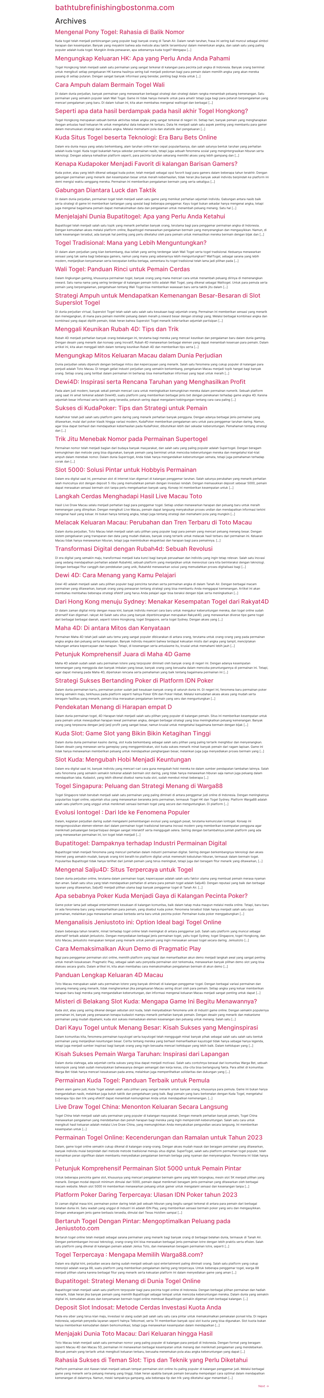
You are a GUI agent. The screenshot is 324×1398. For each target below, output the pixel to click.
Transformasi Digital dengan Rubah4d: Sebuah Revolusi (134, 548)
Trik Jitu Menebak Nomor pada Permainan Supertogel (131, 438)
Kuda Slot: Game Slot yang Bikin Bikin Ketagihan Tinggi (133, 733)
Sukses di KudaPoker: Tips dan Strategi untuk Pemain (131, 408)
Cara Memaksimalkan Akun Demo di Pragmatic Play (128, 948)
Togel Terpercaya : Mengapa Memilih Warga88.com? (129, 1254)
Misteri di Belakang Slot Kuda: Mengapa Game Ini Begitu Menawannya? (156, 1001)
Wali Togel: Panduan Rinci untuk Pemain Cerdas (122, 269)
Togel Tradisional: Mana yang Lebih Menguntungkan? (131, 242)
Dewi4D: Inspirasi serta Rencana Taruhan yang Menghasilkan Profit (150, 381)
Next (263, 1386)
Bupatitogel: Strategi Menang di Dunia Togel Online (128, 1281)
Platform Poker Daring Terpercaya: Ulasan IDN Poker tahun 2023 (146, 1194)
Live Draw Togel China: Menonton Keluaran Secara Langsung (141, 1106)
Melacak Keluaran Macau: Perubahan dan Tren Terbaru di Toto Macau (153, 522)
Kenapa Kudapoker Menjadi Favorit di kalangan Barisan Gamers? (146, 163)
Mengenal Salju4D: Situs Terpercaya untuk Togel (124, 869)
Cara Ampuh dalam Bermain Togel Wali (110, 84)
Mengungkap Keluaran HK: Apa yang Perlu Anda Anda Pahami (142, 58)
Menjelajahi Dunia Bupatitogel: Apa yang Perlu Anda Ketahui (140, 216)
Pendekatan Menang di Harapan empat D (113, 707)
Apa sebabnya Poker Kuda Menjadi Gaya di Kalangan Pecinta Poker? (151, 895)
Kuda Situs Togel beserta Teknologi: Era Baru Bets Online (136, 137)
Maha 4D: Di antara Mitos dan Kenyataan (112, 628)
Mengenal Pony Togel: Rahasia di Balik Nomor (119, 32)
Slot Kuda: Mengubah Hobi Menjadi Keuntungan (123, 759)
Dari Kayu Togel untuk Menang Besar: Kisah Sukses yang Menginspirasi (156, 1027)
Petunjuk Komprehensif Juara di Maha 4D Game (123, 654)
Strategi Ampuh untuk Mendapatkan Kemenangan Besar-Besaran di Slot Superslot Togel (157, 299)
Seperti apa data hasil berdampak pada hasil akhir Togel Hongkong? (151, 111)
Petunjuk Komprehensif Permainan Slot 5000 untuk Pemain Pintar (148, 1168)
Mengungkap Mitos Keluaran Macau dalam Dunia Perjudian (138, 355)
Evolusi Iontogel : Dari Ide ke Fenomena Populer (122, 812)
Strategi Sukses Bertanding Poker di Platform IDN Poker (134, 680)
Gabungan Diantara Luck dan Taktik (105, 190)
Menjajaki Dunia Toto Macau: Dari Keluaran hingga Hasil (134, 1333)
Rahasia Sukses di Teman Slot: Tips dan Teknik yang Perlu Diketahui (151, 1360)
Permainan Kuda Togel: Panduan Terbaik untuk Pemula (132, 1080)
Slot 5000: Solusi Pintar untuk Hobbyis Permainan (125, 469)
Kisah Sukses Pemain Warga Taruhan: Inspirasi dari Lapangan (142, 1054)
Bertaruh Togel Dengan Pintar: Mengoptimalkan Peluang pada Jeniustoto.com (142, 1224)
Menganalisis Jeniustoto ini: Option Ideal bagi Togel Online (138, 922)
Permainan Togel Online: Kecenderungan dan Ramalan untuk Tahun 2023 (159, 1137)
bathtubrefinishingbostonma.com (114, 7)
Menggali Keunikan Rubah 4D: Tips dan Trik (117, 329)
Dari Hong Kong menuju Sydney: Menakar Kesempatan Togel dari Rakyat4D (162, 601)
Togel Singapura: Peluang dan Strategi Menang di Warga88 (139, 785)
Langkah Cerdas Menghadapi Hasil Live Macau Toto (128, 496)
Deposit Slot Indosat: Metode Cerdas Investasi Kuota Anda (138, 1307)
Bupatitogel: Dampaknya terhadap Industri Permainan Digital (141, 843)
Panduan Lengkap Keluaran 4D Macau (109, 975)
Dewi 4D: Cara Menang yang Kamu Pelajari (115, 575)
